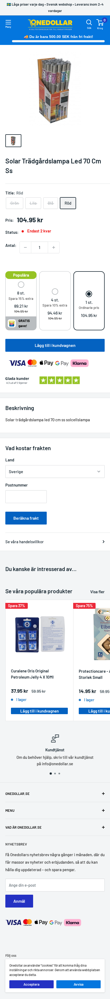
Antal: (10, 245)
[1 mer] (53, 247)
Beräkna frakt (26, 517)
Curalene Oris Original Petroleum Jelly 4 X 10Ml (32, 673)
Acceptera (31, 984)
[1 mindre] (25, 247)
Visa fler (97, 591)
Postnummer (16, 485)
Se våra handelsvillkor (24, 541)
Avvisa (79, 984)
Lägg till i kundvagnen (55, 345)
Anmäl (19, 901)
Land (9, 459)
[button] (21, 298)
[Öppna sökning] (89, 22)
